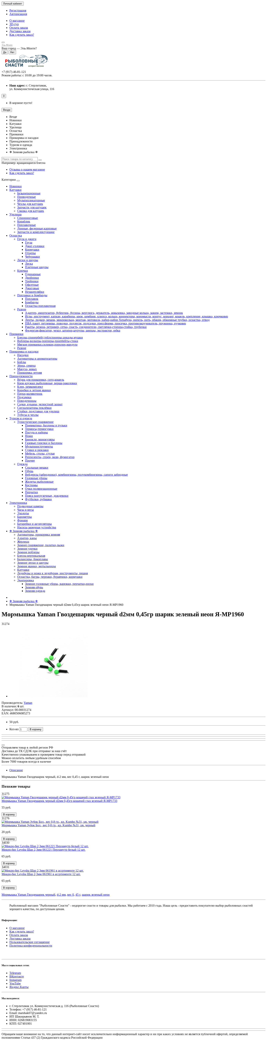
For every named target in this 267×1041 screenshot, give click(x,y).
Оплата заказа (18, 27)
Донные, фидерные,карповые (37, 228)
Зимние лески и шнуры (32, 562)
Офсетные (32, 284)
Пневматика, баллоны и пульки (46, 425)
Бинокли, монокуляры (40, 439)
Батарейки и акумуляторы (34, 523)
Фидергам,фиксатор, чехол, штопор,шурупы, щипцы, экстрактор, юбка (72, 330)
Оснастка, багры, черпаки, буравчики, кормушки (49, 576)
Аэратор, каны (27, 538)
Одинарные (33, 274)
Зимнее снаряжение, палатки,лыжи (40, 545)
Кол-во (14, 729)
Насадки (23, 355)
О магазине (17, 20)
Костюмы (31, 485)
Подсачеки (24, 397)
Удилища (15, 214)
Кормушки (32, 249)
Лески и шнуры (27, 260)
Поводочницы (26, 400)
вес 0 (70, 894)
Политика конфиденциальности (30, 945)
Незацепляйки (34, 291)
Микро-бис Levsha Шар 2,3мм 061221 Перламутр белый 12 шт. (43, 849)
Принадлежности (21, 376)
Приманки (16, 334)
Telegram (15, 973)
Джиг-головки (34, 246)
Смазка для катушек (30, 211)
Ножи (29, 436)
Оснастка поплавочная (40, 305)
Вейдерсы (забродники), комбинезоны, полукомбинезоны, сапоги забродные (76, 474)
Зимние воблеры (28, 552)
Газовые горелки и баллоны (43, 443)
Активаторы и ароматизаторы (37, 358)
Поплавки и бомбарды (32, 295)
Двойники (32, 277)
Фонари (22, 520)
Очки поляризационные (41, 488)
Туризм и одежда (20, 418)
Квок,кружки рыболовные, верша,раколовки (47, 383)
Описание (16, 770)
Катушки (15, 189)
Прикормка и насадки (24, 351)
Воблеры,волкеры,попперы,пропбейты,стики (47, 341)
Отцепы (30, 253)
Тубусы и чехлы (28, 414)
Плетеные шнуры (36, 267)
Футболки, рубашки (38, 499)
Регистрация (17, 10)
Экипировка (25, 580)
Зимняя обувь (34, 587)
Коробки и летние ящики (34, 390)
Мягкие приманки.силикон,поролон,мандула (47, 344)
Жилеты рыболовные (39, 481)
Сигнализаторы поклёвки (34, 407)
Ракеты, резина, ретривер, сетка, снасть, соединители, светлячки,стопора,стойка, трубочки (86, 327)
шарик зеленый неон (96, 894)
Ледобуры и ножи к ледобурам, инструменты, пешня (52, 573)
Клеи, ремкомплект (30, 386)
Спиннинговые (27, 218)
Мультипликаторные (31, 200)
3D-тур (14, 24)
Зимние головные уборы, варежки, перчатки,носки (59, 583)
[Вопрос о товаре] (3, 745)
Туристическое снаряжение (35, 422)
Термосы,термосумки (39, 429)
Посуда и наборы (36, 432)
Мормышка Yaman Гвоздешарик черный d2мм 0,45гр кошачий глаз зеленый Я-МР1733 (59, 800)
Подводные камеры (30, 506)
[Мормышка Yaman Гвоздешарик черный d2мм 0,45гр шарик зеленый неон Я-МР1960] (53, 696)
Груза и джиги (26, 239)
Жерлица (23, 541)
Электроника (18, 502)
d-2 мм (61, 894)
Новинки (15, 186)
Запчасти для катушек (32, 207)
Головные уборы (36, 478)
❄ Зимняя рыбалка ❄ (23, 531)
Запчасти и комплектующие (36, 232)
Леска (29, 263)
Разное (21, 309)
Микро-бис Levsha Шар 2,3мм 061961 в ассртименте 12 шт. (41, 874)
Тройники (32, 281)
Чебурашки (32, 256)
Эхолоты (23, 513)
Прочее (30, 460)
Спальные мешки (36, 467)
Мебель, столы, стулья (40, 453)
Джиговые (32, 288)
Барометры (24, 516)
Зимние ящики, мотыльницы (36, 566)
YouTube (15, 983)
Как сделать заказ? (21, 34)
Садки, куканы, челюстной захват (40, 404)
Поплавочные (26, 225)
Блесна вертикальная (31, 555)
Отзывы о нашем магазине (27, 169)
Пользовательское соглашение (29, 942)
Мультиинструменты (39, 446)
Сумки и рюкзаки (37, 450)
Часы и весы (25, 509)
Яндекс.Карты (19, 987)
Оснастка (15, 235)
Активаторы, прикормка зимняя (38, 534)
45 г (77, 894)
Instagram (15, 980)
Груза (28, 242)
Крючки (22, 270)
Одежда (22, 464)
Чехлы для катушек (30, 204)
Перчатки (31, 492)
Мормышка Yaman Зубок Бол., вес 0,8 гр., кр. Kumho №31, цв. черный (48, 825)
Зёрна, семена (26, 365)
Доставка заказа (19, 31)
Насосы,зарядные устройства (36, 527)
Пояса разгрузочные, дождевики (46, 495)
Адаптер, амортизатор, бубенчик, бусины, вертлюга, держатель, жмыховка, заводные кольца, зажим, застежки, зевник (104, 313)
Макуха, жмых (27, 369)
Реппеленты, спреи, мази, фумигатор (49, 457)
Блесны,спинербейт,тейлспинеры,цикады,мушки (50, 337)
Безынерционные (28, 193)
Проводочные (26, 196)
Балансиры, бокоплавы (32, 559)
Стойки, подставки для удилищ (38, 411)
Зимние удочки (27, 548)
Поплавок (31, 298)
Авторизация (18, 14)
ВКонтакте (16, 976)
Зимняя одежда (35, 590)
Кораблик (23, 221)
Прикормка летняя (29, 372)
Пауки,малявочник (29, 393)
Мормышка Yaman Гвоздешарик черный (28, 894)
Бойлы (21, 362)
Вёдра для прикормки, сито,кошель (40, 379)
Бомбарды (32, 302)
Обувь (29, 471)
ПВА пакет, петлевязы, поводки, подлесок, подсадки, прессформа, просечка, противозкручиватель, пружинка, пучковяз (105, 323)
